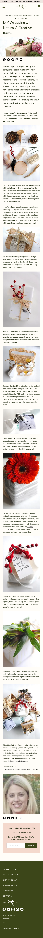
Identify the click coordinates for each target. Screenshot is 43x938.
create (6, 15)
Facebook (9, 769)
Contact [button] (6, 896)
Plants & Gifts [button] (9, 885)
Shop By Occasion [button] (10, 875)
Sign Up (31, 845)
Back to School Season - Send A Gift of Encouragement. (21, 2)
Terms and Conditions (9, 915)
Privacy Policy (7, 918)
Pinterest (16, 769)
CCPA (4, 922)
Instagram (25, 769)
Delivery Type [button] (9, 869)
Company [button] (7, 891)
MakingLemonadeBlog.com (17, 761)
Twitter (35, 769)
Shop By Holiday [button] (10, 880)
